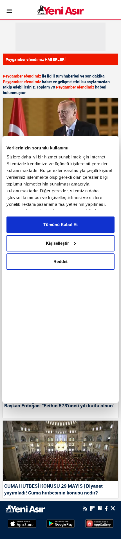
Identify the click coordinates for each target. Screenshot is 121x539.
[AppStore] (22, 523)
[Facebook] (106, 508)
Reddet (60, 261)
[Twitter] (112, 508)
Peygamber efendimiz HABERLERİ (36, 59)
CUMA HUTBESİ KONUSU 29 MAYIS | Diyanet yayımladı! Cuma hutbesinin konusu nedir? (53, 489)
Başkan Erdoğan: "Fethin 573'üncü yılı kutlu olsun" (59, 405)
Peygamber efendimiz (22, 76)
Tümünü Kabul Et (60, 224)
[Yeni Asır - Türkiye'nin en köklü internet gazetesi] (60, 10)
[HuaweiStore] (99, 523)
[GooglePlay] (60, 523)
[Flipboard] (92, 508)
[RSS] (85, 508)
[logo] (25, 508)
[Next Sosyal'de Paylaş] (99, 508)
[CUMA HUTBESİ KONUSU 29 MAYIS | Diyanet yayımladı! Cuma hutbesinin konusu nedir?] (60, 451)
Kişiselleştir (57, 243)
